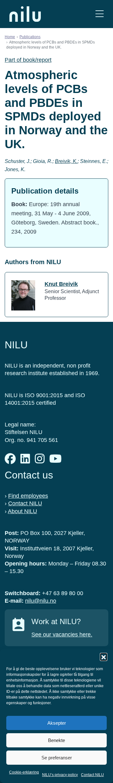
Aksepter (56, 723)
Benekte (56, 740)
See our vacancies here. (61, 634)
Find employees (28, 496)
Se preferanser (56, 757)
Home (10, 37)
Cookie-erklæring (24, 772)
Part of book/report (28, 60)
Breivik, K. (66, 161)
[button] (103, 656)
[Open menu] (99, 14)
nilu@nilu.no (40, 601)
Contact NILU (92, 775)
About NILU (22, 511)
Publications (29, 37)
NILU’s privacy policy (60, 775)
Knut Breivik (61, 284)
